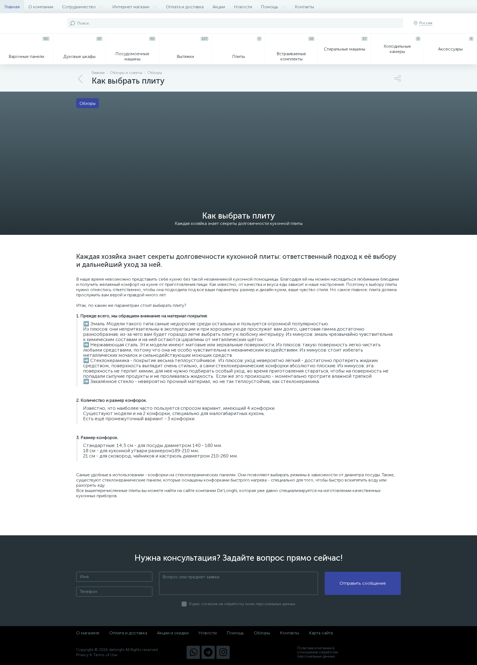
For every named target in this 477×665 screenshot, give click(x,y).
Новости (243, 6)
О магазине (87, 632)
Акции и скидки (173, 632)
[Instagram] (223, 652)
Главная (12, 6)
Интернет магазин (130, 6)
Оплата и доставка (185, 6)
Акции (219, 6)
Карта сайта (321, 632)
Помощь (269, 6)
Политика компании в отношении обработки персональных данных (317, 652)
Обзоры (262, 632)
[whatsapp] (193, 652)
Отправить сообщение (363, 583)
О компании (40, 6)
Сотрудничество (79, 6)
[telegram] (208, 652)
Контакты (304, 6)
